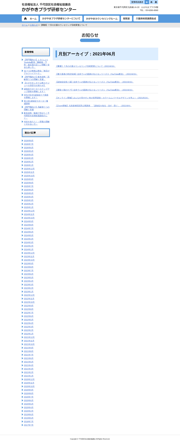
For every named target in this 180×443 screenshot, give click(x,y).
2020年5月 (28, 404)
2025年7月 (28, 186)
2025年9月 (28, 179)
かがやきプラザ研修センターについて (61, 18)
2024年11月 (29, 214)
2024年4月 (28, 239)
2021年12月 (29, 337)
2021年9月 (28, 348)
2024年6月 (28, 232)
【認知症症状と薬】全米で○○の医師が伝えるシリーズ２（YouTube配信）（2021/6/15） (95, 82)
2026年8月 (28, 140)
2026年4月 (28, 155)
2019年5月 (28, 418)
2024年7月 (28, 228)
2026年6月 (28, 147)
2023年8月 (28, 267)
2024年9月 (28, 221)
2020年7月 (28, 397)
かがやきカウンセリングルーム (102, 18)
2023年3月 (28, 284)
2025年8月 (28, 183)
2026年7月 (28, 144)
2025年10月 (29, 176)
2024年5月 (28, 235)
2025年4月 (28, 197)
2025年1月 (28, 207)
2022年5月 (28, 320)
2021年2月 (28, 372)
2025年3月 (28, 200)
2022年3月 (28, 327)
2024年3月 (28, 242)
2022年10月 (29, 302)
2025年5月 (28, 193)
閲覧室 (126, 18)
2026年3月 (28, 158)
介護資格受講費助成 (145, 18)
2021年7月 (28, 355)
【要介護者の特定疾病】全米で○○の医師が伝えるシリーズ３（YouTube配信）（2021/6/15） (97, 74)
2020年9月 (28, 390)
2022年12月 (29, 295)
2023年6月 (28, 274)
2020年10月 (29, 386)
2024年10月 (29, 218)
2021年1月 (28, 376)
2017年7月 (28, 425)
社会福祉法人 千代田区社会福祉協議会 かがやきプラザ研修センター (49, 7)
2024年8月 (28, 225)
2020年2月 (28, 411)
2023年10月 (29, 260)
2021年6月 (28, 358)
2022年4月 (28, 323)
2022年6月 (28, 316)
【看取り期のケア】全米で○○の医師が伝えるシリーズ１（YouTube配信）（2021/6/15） (95, 90)
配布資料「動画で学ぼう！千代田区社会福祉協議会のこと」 (37, 115)
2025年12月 (29, 169)
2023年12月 (29, 253)
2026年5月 (28, 151)
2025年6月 (28, 190)
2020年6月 (28, 400)
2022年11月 (29, 298)
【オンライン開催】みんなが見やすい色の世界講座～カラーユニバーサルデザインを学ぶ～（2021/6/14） (102, 98)
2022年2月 (28, 330)
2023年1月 (28, 291)
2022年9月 (28, 306)
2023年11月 (29, 256)
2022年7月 (28, 313)
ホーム (30, 18)
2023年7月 (28, 270)
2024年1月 (28, 249)
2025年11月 (29, 172)
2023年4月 (28, 281)
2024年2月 (28, 246)
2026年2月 (28, 162)
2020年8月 (28, 393)
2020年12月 (29, 379)
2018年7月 (28, 421)
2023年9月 (28, 263)
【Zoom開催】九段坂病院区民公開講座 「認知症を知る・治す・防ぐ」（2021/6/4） (94, 105)
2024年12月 (29, 211)
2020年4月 (28, 407)
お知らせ (34, 25)
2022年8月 (28, 309)
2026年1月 (28, 165)
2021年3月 (28, 369)
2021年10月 (29, 344)
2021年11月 (29, 341)
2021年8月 (28, 351)
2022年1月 (28, 334)
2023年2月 (28, 288)
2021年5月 (28, 362)
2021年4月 (28, 365)
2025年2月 (28, 204)
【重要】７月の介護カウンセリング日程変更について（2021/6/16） (86, 66)
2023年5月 (28, 277)
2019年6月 (28, 414)
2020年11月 (29, 383)
